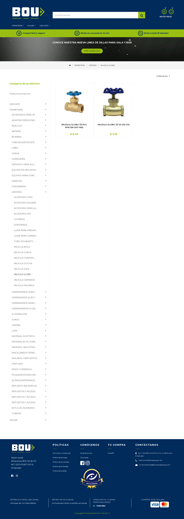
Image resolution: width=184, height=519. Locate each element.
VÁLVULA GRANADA (24, 280)
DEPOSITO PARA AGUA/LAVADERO (25, 164)
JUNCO (15, 319)
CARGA (15, 153)
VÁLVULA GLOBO (22, 274)
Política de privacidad (61, 462)
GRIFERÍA (17, 192)
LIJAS (14, 330)
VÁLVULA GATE (21, 269)
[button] (163, 76)
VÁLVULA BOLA (22, 247)
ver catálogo (92, 51)
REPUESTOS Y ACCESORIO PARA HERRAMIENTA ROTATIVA (25, 397)
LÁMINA (16, 325)
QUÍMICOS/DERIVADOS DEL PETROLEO (25, 380)
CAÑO (15, 148)
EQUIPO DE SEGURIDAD (25, 170)
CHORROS (19, 219)
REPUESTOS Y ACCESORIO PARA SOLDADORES (25, 402)
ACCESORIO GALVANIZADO (27, 202)
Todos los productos (20, 93)
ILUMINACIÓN (19, 314)
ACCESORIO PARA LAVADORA (27, 208)
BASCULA (17, 125)
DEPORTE (15, 104)
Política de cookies (60, 471)
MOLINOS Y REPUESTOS (24, 358)
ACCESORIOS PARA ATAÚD (25, 114)
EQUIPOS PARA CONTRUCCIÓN (25, 175)
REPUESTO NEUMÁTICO (24, 386)
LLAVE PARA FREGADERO (27, 230)
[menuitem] (18, 25)
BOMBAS (16, 137)
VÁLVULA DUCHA (23, 263)
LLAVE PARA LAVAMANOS (27, 236)
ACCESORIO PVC (22, 213)
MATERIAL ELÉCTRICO (23, 336)
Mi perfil (111, 453)
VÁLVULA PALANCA (24, 285)
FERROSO (17, 181)
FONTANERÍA (19, 186)
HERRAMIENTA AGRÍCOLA (25, 292)
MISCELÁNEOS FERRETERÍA (25, 352)
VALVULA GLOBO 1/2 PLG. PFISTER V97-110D (74, 126)
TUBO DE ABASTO (23, 241)
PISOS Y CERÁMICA (22, 369)
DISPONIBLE (20, 224)
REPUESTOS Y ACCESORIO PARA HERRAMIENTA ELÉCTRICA (25, 391)
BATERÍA (16, 131)
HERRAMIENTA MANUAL (25, 303)
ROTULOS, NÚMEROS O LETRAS (25, 408)
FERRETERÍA (16, 109)
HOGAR (14, 420)
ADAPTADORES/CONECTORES (25, 120)
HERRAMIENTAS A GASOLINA (25, 308)
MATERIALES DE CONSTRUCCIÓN (25, 341)
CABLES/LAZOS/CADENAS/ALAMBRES (25, 142)
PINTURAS (17, 363)
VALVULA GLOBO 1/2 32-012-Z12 (114, 124)
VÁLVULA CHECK (23, 252)
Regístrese (166, 16)
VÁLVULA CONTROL (24, 258)
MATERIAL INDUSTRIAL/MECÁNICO (25, 347)
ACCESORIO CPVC (23, 197)
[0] (163, 11)
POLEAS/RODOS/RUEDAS (25, 375)
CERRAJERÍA (18, 159)
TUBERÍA (16, 413)
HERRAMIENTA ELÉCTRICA (25, 297)
